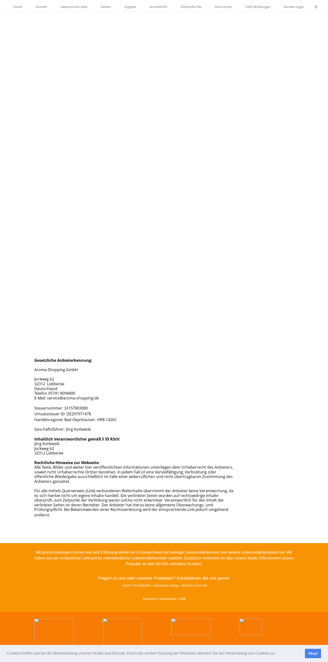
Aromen (41, 7)
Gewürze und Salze (74, 7)
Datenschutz (168, 599)
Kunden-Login (294, 7)
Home (17, 7)
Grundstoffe (158, 7)
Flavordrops (223, 7)
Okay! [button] (313, 653)
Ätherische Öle (191, 7)
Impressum (150, 599)
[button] (277, 654)
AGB (182, 599)
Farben (106, 7)
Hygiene (130, 7)
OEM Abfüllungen (257, 7)
